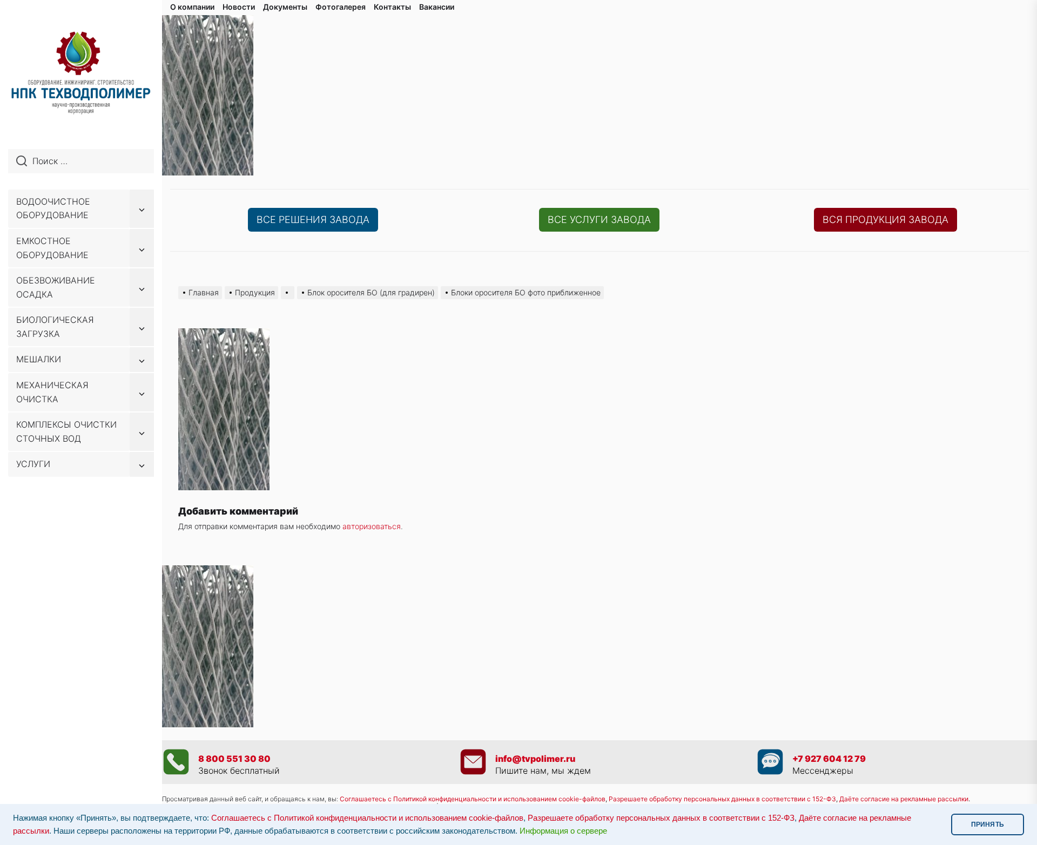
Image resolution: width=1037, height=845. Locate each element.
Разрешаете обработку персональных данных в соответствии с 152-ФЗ (661, 818)
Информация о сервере (563, 831)
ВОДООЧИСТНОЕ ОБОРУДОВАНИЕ (53, 208)
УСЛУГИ (33, 463)
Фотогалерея (340, 6)
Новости (239, 6)
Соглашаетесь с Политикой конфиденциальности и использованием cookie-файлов (472, 799)
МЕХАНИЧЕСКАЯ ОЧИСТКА (52, 392)
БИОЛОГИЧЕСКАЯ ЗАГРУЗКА (55, 326)
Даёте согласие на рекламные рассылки (903, 799)
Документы (285, 6)
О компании (192, 6)
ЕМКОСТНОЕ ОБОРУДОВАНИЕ (52, 247)
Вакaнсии (436, 6)
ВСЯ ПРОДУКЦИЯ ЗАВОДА (885, 219)
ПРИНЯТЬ (987, 824)
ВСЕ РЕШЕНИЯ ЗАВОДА (313, 219)
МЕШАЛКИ (38, 359)
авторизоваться (371, 526)
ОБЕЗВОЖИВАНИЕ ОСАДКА (55, 287)
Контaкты (392, 6)
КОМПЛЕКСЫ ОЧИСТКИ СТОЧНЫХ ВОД (66, 431)
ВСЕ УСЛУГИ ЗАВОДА (599, 219)
